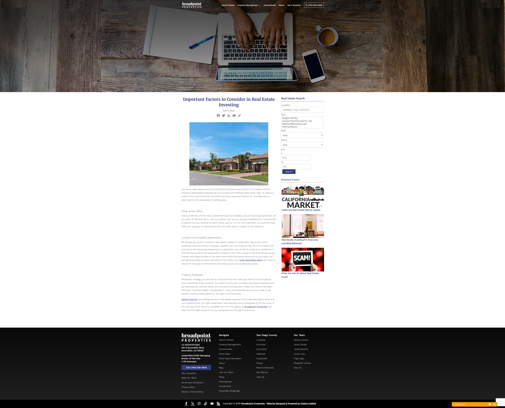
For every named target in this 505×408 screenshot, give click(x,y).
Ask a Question (188, 373)
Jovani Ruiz (299, 354)
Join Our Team (226, 372)
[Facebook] (218, 115)
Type (283, 114)
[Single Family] (302, 118)
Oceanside (261, 358)
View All (260, 377)
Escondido (261, 349)
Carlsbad (260, 340)
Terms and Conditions (192, 382)
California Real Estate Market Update (301, 210)
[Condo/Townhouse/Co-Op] (302, 120)
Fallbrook (260, 354)
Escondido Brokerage (229, 391)
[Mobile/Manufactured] (302, 123)
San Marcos (262, 372)
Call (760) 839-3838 (196, 367)
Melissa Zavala (301, 340)
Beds (283, 130)
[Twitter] (192, 404)
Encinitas (261, 344)
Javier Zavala (300, 344)
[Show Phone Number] (494, 404)
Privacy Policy (188, 387)
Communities (225, 349)
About (281, 5)
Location (285, 105)
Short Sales (224, 354)
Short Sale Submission (230, 358)
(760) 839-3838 (314, 5)
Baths (284, 140)
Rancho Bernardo (265, 367)
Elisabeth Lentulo (302, 363)
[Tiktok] (205, 404)
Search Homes (228, 5)
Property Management (248, 5)
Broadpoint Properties (253, 403)
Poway (259, 363)
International (270, 5)
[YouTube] (212, 404)
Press (221, 377)
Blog (221, 367)
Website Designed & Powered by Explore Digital (291, 403)
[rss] (218, 404)
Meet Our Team (188, 378)
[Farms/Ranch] (302, 126)
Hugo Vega (299, 358)
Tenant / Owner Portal (192, 392)
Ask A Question (294, 5)
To (282, 162)
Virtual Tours (225, 386)
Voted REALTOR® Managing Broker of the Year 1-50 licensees (195, 358)
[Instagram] (199, 404)
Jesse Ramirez (301, 349)
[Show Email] (490, 404)
